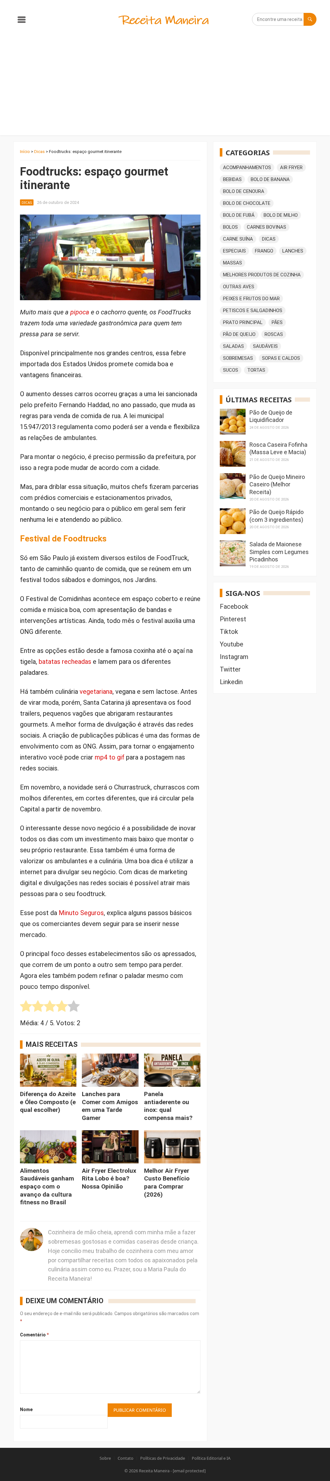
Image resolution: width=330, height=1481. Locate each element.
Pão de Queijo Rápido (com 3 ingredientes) (276, 516)
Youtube (231, 644)
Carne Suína (238, 239)
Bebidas (232, 179)
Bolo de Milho (281, 215)
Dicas (39, 151)
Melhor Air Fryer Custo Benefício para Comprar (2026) (166, 1182)
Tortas (256, 370)
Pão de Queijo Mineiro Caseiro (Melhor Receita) (277, 484)
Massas (232, 263)
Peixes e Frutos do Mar (251, 298)
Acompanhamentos (247, 167)
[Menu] (21, 21)
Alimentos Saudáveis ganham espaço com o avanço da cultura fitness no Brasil (47, 1186)
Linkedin (231, 682)
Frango (264, 251)
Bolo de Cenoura (243, 191)
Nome (26, 1409)
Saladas (233, 346)
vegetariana (96, 691)
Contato (125, 1458)
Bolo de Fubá (239, 215)
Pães (277, 322)
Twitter (230, 669)
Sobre (105, 1458)
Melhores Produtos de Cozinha (262, 275)
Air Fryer (291, 167)
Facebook (234, 606)
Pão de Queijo (239, 334)
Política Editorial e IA (211, 1458)
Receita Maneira (154, 1471)
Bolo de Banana (270, 179)
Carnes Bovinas (266, 227)
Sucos (230, 370)
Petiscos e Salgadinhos (252, 310)
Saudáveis (265, 346)
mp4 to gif (109, 757)
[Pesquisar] (310, 19)
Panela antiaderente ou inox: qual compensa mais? (168, 1106)
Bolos (230, 227)
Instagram (234, 657)
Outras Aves (238, 287)
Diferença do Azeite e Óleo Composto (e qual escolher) (48, 1101)
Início (25, 151)
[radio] (26, 1007)
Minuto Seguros (81, 913)
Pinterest (233, 619)
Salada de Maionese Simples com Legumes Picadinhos (279, 552)
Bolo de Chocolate (246, 203)
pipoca (79, 312)
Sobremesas (238, 358)
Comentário (34, 1334)
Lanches (292, 251)
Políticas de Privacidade (162, 1458)
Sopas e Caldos (281, 358)
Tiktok (229, 631)
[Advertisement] (165, 87)
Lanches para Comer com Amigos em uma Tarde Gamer (110, 1106)
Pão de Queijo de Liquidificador (270, 416)
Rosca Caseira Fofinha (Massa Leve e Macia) (278, 448)
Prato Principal (243, 322)
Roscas (274, 334)
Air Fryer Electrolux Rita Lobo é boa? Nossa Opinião (109, 1178)
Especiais (234, 251)
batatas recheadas (65, 661)
